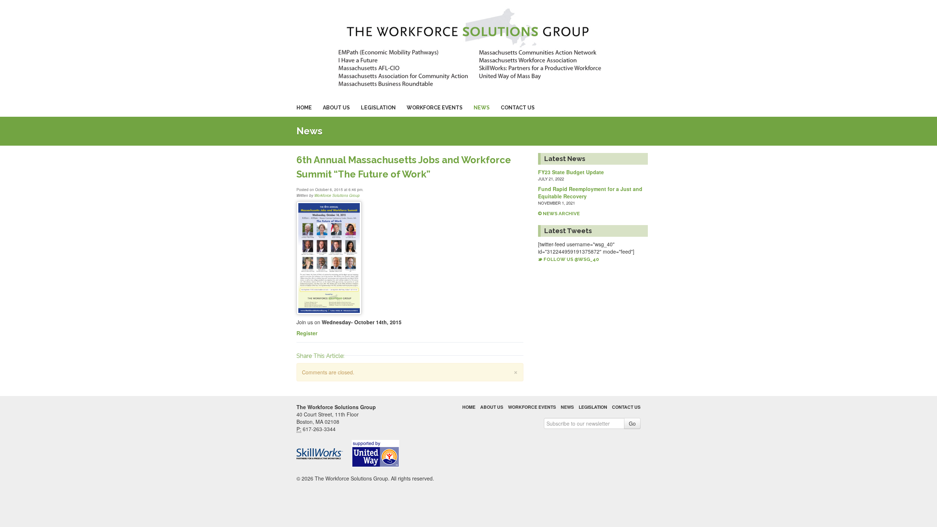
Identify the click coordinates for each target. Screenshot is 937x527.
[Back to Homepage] (468, 46)
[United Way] (379, 453)
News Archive (561, 213)
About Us (336, 108)
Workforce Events (435, 108)
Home (304, 108)
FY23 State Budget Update (571, 172)
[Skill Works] (323, 453)
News (482, 108)
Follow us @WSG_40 (570, 259)
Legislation (378, 108)
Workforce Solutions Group (337, 195)
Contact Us (518, 108)
